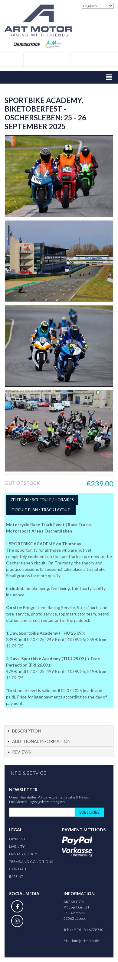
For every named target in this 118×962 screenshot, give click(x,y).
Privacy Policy (23, 854)
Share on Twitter (27, 715)
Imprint (16, 876)
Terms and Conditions (31, 861)
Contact (18, 869)
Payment (17, 838)
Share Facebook (15, 715)
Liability (17, 846)
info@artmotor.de (85, 940)
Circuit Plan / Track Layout (41, 509)
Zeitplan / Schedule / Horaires (42, 499)
